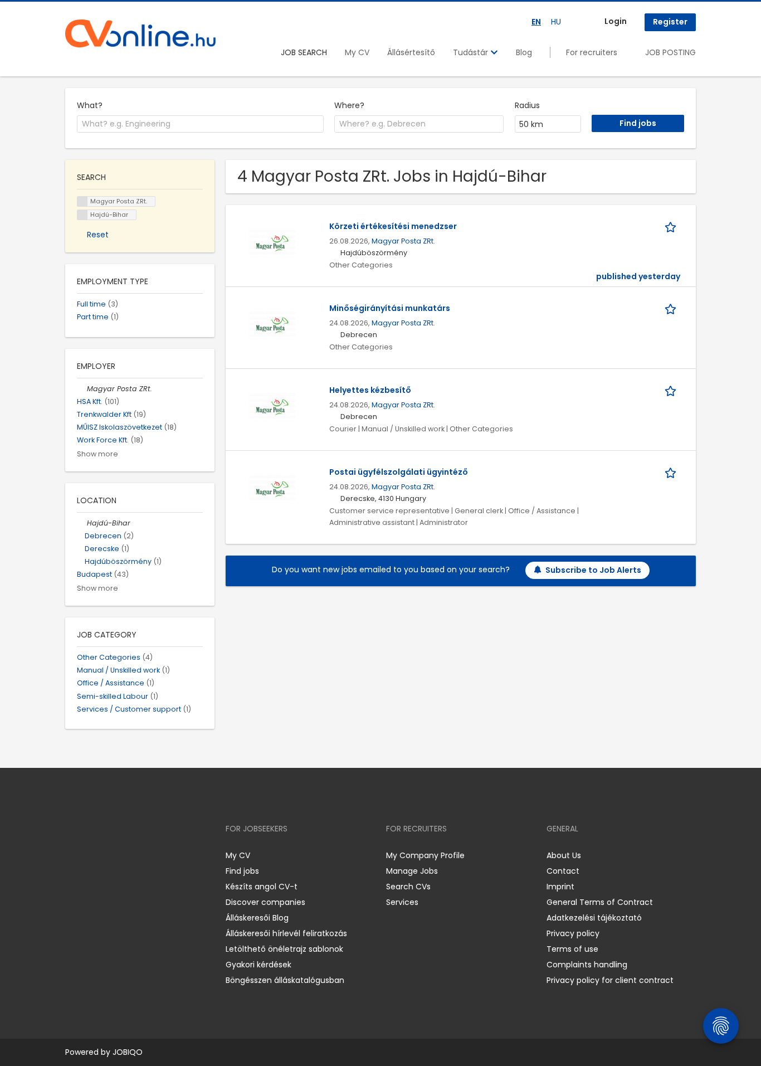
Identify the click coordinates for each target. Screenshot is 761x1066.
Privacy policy (573, 933)
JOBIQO (128, 1052)
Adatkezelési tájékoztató (594, 917)
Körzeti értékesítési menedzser (393, 226)
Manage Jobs (412, 871)
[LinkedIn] (110, 855)
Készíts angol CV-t (261, 886)
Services (402, 902)
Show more (97, 454)
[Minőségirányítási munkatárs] (272, 324)
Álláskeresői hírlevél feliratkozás (286, 933)
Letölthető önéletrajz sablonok (284, 949)
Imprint (560, 886)
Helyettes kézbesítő (370, 390)
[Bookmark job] (672, 226)
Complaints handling (587, 964)
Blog (524, 52)
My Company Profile (425, 855)
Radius (527, 105)
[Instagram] (92, 855)
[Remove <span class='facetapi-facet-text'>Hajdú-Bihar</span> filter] (82, 215)
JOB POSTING (670, 52)
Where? (349, 105)
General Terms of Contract (600, 902)
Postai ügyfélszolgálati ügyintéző (398, 472)
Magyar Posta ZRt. (403, 241)
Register (670, 21)
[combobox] (200, 124)
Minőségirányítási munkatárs (389, 308)
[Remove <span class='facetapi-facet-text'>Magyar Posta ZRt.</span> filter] (82, 201)
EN (536, 21)
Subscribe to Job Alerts (593, 570)
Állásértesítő (411, 52)
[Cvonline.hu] (140, 33)
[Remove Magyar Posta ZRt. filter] (82, 388)
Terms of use (572, 949)
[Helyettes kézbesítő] (272, 406)
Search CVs (408, 886)
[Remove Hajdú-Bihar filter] (82, 523)
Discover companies (265, 902)
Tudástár (471, 52)
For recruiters (591, 52)
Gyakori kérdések (258, 964)
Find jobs (242, 871)
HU (556, 21)
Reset (98, 234)
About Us (564, 855)
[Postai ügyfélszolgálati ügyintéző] (272, 488)
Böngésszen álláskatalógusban (285, 980)
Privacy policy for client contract (610, 980)
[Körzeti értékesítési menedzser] (272, 243)
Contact (563, 871)
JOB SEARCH (304, 52)
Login (615, 21)
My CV (357, 52)
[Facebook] (73, 855)
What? (90, 105)
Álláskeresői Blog (257, 917)
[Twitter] (126, 855)
